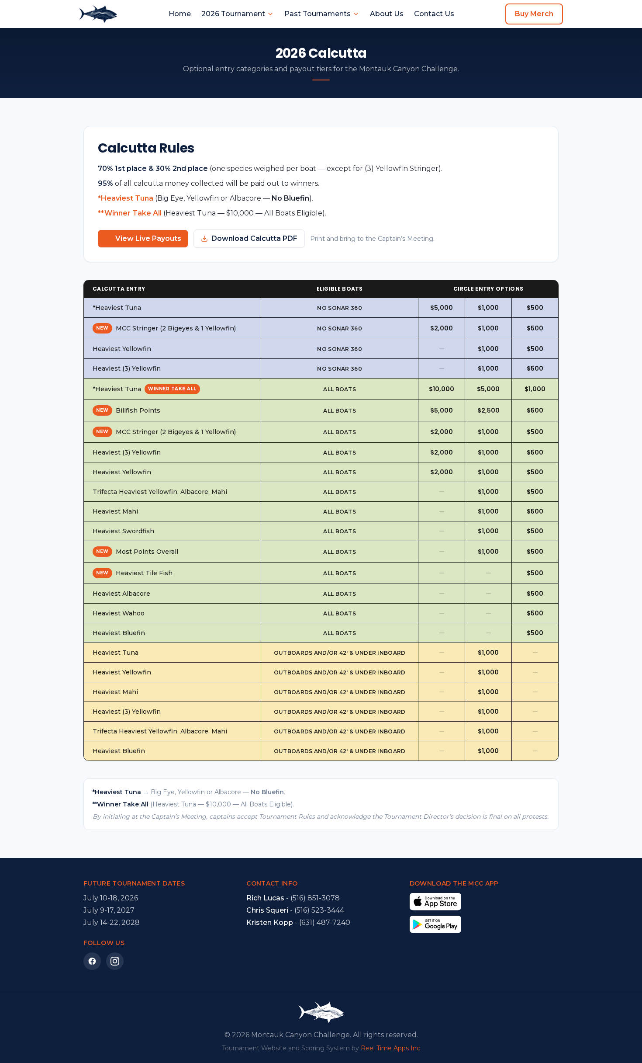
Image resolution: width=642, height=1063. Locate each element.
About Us (387, 14)
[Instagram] (115, 961)
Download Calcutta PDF (254, 238)
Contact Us (434, 14)
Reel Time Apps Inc (390, 1048)
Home (180, 14)
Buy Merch (534, 14)
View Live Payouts (148, 238)
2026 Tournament (233, 14)
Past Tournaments (317, 14)
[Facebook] (92, 961)
